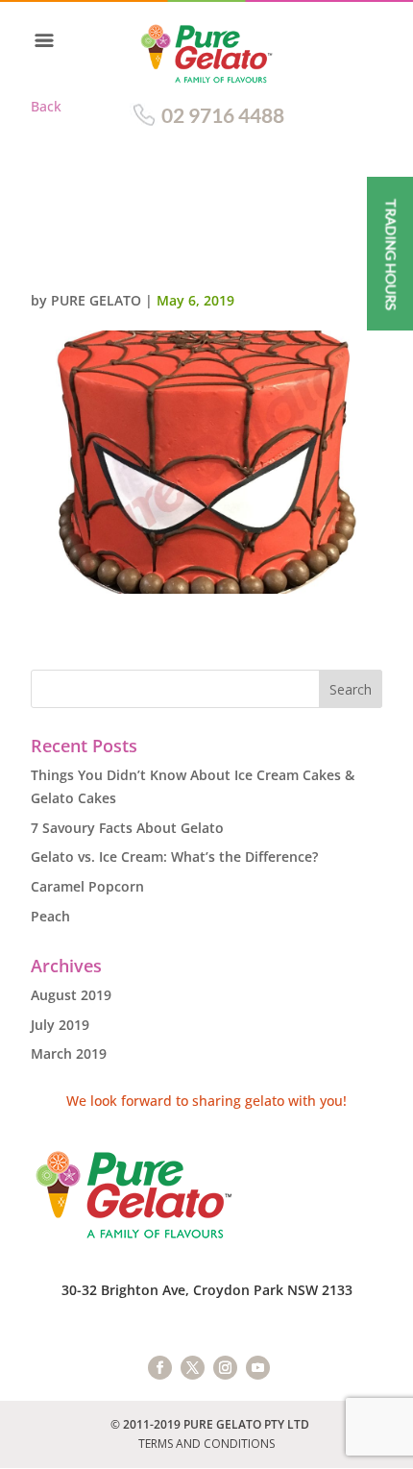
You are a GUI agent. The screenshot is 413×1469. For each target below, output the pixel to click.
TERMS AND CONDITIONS (206, 1443)
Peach (50, 916)
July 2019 (60, 1025)
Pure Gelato (96, 300)
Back (46, 106)
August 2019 (71, 995)
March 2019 (69, 1053)
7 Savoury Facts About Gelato (127, 828)
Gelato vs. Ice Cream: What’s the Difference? (174, 856)
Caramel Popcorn (87, 886)
